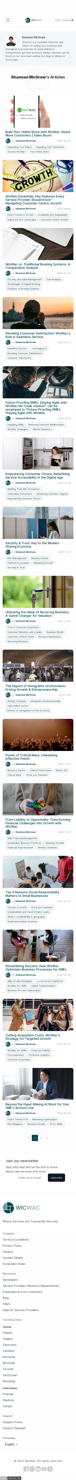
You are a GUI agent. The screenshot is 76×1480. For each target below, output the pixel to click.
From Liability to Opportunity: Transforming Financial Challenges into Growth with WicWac (37, 823)
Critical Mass (14, 775)
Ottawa (7, 1332)
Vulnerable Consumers (19, 494)
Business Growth (55, 843)
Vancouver (10, 1375)
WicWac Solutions (47, 847)
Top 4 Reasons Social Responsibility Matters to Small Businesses (32, 894)
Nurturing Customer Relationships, (46, 424)
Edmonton (9, 1345)
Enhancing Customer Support (52, 494)
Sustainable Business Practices (24, 843)
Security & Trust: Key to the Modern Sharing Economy (32, 545)
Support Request (14, 1428)
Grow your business (37, 775)
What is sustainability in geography (26, 916)
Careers (8, 1251)
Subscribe (56, 1177)
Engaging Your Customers (50, 147)
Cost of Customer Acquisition (23, 627)
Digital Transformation (43, 985)
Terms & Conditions (16, 1239)
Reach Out (61, 770)
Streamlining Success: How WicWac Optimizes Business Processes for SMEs (36, 967)
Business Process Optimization (24, 990)
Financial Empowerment (20, 847)
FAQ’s (6, 1304)
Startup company (16, 701)
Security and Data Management (24, 279)
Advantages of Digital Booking (23, 284)
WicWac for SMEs (17, 985)
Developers (10, 1279)
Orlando (8, 1394)
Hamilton (9, 1351)
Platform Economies (18, 563)
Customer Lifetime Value (20, 636)
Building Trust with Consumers (23, 489)
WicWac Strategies (17, 429)
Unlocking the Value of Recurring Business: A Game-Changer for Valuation (37, 614)
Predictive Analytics (39, 1055)
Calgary (8, 1339)
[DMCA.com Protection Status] (10, 1477)
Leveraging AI (39, 348)
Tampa (7, 1406)
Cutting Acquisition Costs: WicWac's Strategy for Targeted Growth (32, 1037)
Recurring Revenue (17, 641)
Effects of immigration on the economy (28, 710)
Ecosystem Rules (14, 1264)
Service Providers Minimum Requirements (31, 1286)
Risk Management (17, 558)
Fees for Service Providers (21, 1310)
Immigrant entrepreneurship (45, 701)
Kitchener (9, 1357)
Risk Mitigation (15, 1124)
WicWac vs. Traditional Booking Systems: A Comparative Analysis (37, 266)
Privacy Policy (12, 1245)
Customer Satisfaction (19, 358)
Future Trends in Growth (20, 215)
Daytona (8, 1400)
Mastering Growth (43, 563)
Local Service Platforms (50, 981)
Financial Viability (40, 1050)
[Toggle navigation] (8, 20)
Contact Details (13, 1258)
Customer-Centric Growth (54, 219)
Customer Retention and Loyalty (24, 632)
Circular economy (17, 907)
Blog (6, 1298)
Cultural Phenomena (40, 770)
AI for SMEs (56, 1124)
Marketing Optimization (44, 1119)
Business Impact (16, 770)
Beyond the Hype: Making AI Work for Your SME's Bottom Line (37, 1106)
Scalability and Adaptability (53, 215)
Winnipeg (9, 1381)
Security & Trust (16, 567)
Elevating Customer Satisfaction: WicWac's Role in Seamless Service (37, 335)
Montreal (9, 1363)
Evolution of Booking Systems (23, 288)
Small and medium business (22, 921)
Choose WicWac (16, 151)
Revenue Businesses (50, 636)
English (10, 1444)
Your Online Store (39, 151)
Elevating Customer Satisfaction (24, 353)
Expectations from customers (22, 1292)
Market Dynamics (42, 429)
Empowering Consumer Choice (24, 498)
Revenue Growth (36, 1124)
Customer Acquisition (18, 1059)
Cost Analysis (53, 279)
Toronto (8, 1369)
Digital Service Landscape (21, 219)
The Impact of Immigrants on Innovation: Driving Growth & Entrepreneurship (35, 687)
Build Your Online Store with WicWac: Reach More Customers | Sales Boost (38, 133)
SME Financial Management (22, 838)
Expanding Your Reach (19, 147)
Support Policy (13, 1422)
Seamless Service (17, 348)
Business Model (39, 558)
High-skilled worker (17, 705)
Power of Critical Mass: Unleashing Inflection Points (31, 757)
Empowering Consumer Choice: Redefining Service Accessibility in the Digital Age (37, 475)
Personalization (15, 1055)
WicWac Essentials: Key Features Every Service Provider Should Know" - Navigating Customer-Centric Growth (34, 199)
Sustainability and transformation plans (28, 912)
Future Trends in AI (17, 1119)
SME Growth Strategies (19, 981)
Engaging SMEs (15, 424)
